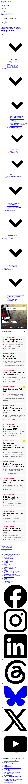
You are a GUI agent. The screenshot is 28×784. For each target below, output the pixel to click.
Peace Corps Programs (15, 117)
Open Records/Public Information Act (13, 575)
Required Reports (8, 775)
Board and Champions (12, 65)
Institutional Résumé (9, 773)
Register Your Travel (12, 297)
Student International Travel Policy (15, 295)
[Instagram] (15, 632)
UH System (6, 579)
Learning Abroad (14, 149)
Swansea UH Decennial (13, 237)
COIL (8, 208)
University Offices (8, 581)
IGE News (6, 268)
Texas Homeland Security (10, 763)
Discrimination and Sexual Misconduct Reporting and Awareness (13, 573)
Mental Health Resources (10, 567)
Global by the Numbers (12, 67)
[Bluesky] (15, 707)
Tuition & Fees (7, 578)
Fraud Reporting (8, 766)
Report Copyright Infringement (11, 571)
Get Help (6, 563)
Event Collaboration (12, 265)
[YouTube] (15, 755)
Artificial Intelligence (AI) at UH (12, 554)
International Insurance (12, 299)
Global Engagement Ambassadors (18, 123)
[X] (15, 731)
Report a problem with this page (11, 761)
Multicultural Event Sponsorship (18, 124)
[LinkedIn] (15, 659)
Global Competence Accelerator (15, 176)
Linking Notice (7, 769)
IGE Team (9, 62)
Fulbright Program (14, 175)
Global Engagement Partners (17, 121)
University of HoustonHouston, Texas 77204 (6, 548)
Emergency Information (9, 561)
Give (5, 11)
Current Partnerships (12, 235)
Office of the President (9, 568)
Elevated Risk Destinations (13, 296)
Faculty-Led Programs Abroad (14, 207)
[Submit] (16, 7)
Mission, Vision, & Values (13, 60)
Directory (6, 560)
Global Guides (13, 151)
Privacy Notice (7, 770)
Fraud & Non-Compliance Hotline (12, 768)
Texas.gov (6, 762)
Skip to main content (6, 1)
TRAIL (5, 765)
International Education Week (14, 266)
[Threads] (15, 683)
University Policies (8, 782)
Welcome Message (11, 61)
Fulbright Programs (11, 204)
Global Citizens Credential (16, 116)
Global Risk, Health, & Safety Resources (17, 302)
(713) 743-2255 (4, 550)
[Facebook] (15, 608)
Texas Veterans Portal (9, 577)
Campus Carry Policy (9, 556)
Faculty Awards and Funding (14, 203)
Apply (5, 9)
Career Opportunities (9, 558)
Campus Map (7, 557)
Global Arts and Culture (16, 126)
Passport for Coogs (8, 238)
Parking (6, 570)
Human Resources (8, 564)
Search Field (7, 5)
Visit (5, 8)
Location (9, 64)
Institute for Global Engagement (11, 29)
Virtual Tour (7, 582)
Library (5, 565)
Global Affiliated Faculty (13, 206)
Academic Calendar (8, 553)
